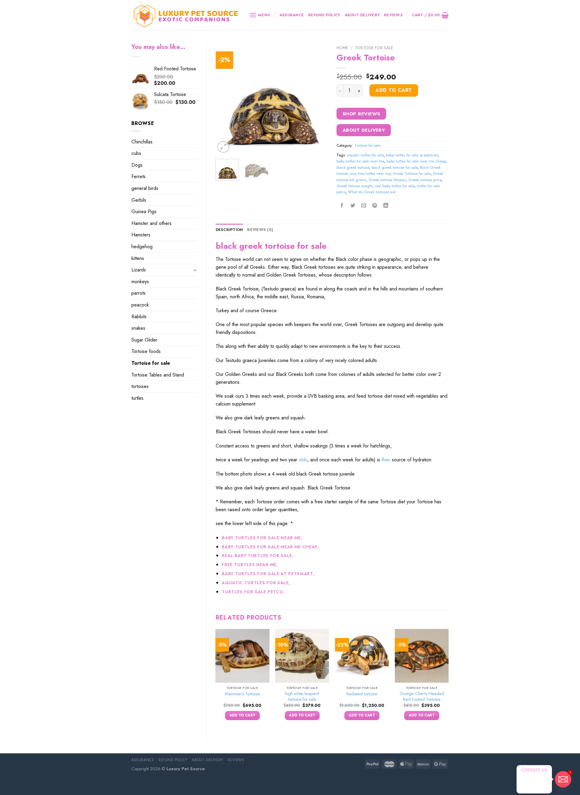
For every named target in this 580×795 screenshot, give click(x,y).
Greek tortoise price (424, 180)
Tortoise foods (146, 351)
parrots (138, 293)
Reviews (393, 15)
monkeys (140, 281)
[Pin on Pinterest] (375, 206)
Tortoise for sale (150, 363)
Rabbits (139, 316)
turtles (137, 398)
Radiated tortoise (361, 694)
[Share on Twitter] (353, 206)
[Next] (317, 98)
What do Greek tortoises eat (371, 192)
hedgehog (142, 246)
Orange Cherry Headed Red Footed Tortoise (422, 696)
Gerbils (138, 200)
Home (342, 48)
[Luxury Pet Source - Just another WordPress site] (185, 15)
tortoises (140, 386)
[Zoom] (223, 147)
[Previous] (225, 98)
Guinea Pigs (143, 211)
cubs (136, 153)
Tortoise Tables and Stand (157, 374)
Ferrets (138, 176)
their (386, 459)
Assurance (291, 15)
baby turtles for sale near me (360, 161)
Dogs (137, 165)
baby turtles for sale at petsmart (412, 155)
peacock (140, 304)
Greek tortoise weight (354, 186)
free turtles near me (374, 173)
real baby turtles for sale (394, 186)
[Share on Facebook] (342, 206)
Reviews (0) (260, 229)
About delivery (362, 15)
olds (303, 459)
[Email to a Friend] (364, 206)
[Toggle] (194, 270)
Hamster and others (151, 223)
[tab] (229, 230)
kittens (137, 258)
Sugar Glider (144, 339)
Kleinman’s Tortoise (242, 694)
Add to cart (393, 90)
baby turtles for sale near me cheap (416, 161)
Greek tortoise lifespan (387, 180)
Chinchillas (142, 141)
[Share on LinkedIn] (386, 206)
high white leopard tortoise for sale (302, 696)
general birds (144, 188)
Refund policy (324, 15)
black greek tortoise (353, 167)
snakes (138, 328)
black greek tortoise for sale (394, 167)
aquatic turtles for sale (365, 155)
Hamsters (140, 234)
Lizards (138, 269)
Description (229, 229)
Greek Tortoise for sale (411, 173)
